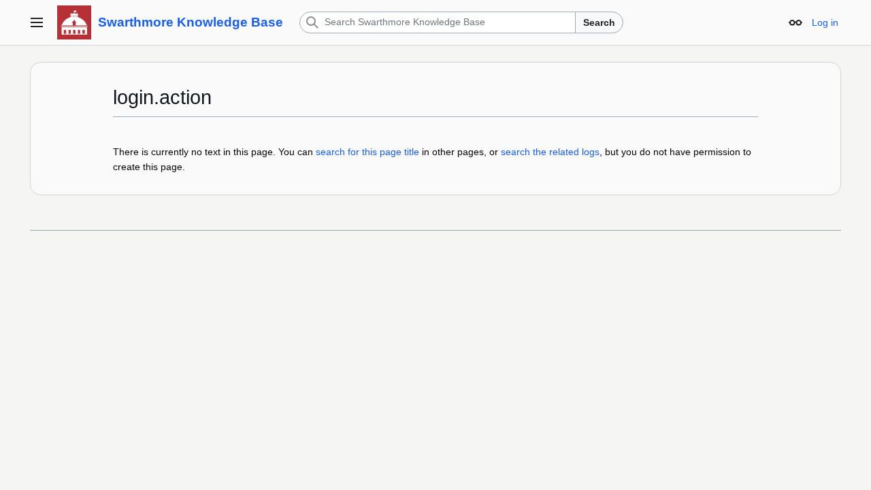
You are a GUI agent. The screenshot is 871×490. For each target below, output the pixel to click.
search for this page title (367, 151)
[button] (37, 22)
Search (599, 22)
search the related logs (550, 151)
